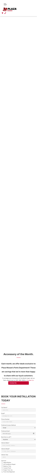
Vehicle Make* (5, 443)
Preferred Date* (5, 431)
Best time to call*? (6, 437)
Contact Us (30, 380)
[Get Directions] (2, 13)
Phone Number (5, 419)
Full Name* (4, 407)
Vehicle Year (4, 454)
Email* (3, 413)
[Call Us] (5, 13)
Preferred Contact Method (8, 425)
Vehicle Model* (5, 448)
